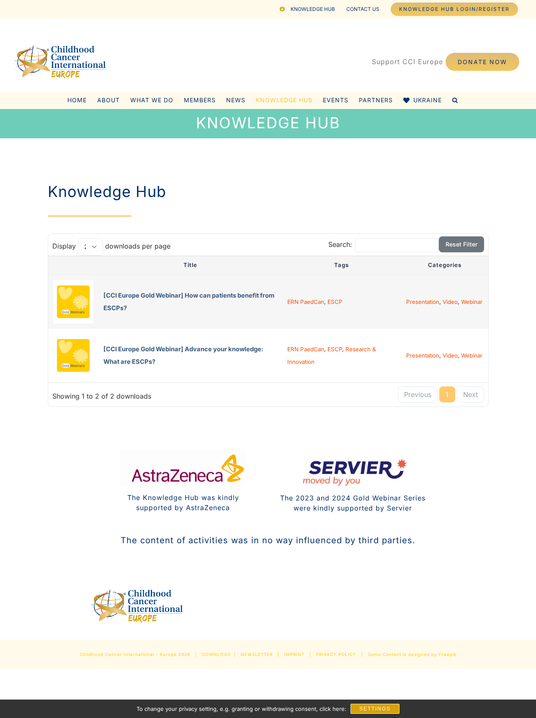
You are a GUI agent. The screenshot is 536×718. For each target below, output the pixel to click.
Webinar (471, 301)
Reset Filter (461, 244)
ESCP (335, 301)
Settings (375, 709)
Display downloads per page (111, 246)
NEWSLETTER (257, 654)
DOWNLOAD (216, 654)
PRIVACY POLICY (336, 654)
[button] (455, 100)
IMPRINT (294, 654)
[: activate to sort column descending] (73, 265)
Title (190, 265)
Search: (340, 244)
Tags (341, 265)
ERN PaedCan (305, 301)
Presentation (422, 301)
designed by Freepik (432, 654)
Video (450, 301)
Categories (444, 265)
